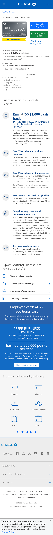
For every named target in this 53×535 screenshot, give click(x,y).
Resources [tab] (27, 482)
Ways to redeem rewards (27, 276)
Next (35, 432)
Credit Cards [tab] (27, 465)
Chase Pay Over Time (25, 298)
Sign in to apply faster (41, 25)
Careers (6, 494)
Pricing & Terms (36, 43)
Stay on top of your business (28, 291)
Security (23, 494)
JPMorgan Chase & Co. (38, 491)
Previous (17, 432)
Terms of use (33, 494)
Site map (21, 497)
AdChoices (31, 497)
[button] (51, 520)
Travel (15, 425)
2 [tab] (26, 432)
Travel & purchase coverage (28, 283)
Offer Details (35, 41)
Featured (15, 394)
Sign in (49, 4)
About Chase (11, 491)
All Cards (39, 394)
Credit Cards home (8, 12)
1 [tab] (22, 432)
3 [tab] (31, 432)
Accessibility (45, 494)
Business (39, 425)
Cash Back (14, 409)
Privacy (14, 494)
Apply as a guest (41, 34)
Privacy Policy (7, 532)
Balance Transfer (38, 409)
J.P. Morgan (23, 491)
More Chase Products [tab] (27, 474)
